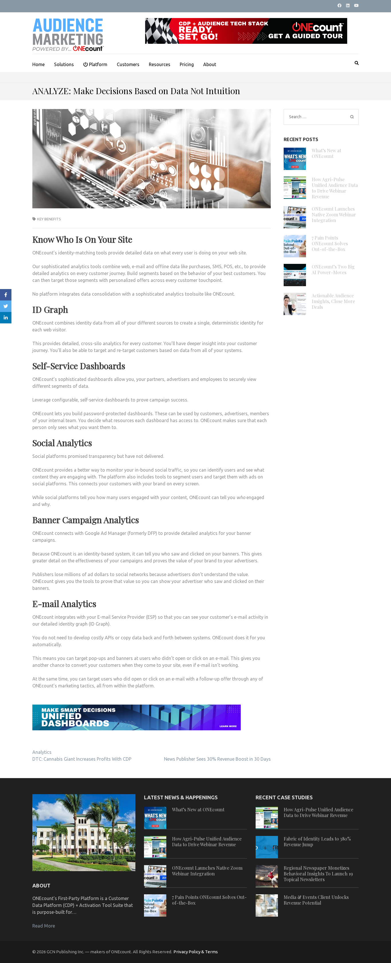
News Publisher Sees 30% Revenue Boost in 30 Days (217, 759)
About (209, 64)
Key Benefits (49, 219)
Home (38, 64)
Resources (159, 64)
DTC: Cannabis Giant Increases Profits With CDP (81, 759)
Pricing (187, 64)
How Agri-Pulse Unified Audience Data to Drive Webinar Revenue (335, 187)
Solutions (64, 64)
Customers (128, 64)
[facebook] (339, 5)
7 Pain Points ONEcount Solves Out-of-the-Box (330, 243)
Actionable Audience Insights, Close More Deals (333, 301)
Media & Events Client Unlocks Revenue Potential (316, 900)
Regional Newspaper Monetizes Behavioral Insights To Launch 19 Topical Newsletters (318, 873)
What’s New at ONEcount (326, 153)
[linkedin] (347, 5)
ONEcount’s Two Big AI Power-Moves (333, 269)
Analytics (42, 752)
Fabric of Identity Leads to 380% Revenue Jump (317, 841)
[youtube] (356, 5)
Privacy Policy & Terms (195, 951)
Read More (43, 925)
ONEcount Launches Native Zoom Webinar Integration (334, 214)
